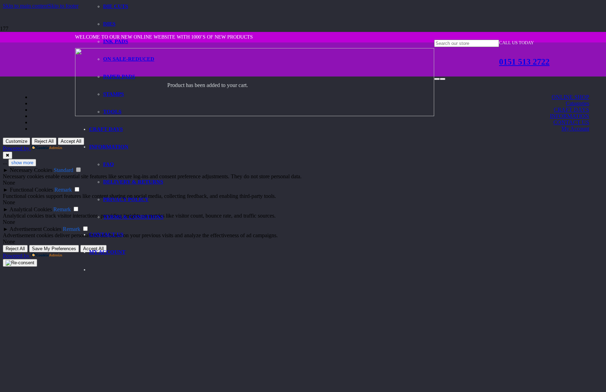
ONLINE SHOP (570, 97)
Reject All (44, 141)
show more (22, 162)
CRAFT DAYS (571, 110)
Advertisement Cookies (35, 229)
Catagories (577, 103)
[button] (25, 6)
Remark (63, 190)
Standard (63, 170)
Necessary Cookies (31, 170)
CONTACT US (571, 122)
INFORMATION (569, 116)
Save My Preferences (54, 248)
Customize (16, 141)
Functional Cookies (31, 190)
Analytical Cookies (30, 209)
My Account (575, 129)
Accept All (71, 141)
